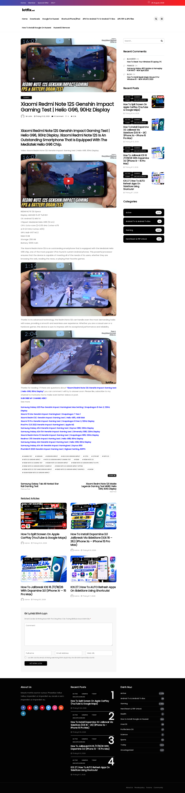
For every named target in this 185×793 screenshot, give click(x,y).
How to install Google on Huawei (36, 27)
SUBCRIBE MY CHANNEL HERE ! (34, 398)
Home (23, 3)
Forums (149, 787)
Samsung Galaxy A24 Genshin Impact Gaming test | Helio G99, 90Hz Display (56, 442)
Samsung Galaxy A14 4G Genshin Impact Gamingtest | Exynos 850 (51, 445)
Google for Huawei (50, 18)
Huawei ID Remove (61, 27)
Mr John (29, 116)
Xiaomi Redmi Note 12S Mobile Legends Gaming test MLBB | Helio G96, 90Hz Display (99, 488)
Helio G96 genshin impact (71, 456)
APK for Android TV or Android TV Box (99, 18)
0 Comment (58, 116)
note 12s (106, 456)
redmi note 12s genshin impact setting (69, 466)
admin (27, 543)
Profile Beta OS (127, 729)
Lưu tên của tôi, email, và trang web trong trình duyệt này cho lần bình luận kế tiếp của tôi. (61, 658)
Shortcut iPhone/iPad (70, 18)
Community (158, 787)
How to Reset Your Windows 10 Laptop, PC (144, 61)
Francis (130, 65)
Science (124, 735)
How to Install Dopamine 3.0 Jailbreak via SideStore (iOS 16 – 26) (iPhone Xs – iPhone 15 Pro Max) (91, 539)
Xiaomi (91, 469)
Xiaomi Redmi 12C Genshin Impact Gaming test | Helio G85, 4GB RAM (53, 417)
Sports (123, 740)
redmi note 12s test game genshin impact (38, 469)
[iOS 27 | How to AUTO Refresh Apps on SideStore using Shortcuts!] (93, 569)
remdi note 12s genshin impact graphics (70, 469)
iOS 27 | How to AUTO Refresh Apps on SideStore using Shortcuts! (93, 589)
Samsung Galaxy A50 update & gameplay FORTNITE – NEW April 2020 (144, 69)
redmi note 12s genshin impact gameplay (38, 466)
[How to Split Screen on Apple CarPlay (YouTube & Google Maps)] (44, 516)
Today (46, 506)
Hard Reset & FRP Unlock (131, 709)
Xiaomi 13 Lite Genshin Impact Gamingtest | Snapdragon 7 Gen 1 (51, 414)
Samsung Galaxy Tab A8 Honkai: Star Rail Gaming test (40, 486)
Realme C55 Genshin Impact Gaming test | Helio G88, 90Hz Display (52, 438)
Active (27, 506)
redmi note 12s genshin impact (57, 463)
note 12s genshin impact (32, 460)
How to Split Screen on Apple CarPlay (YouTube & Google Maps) (44, 536)
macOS (124, 724)
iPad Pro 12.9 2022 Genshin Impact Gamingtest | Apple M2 (47, 424)
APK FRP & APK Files (125, 18)
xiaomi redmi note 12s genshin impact (36, 473)
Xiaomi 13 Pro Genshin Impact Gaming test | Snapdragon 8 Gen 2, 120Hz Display (57, 421)
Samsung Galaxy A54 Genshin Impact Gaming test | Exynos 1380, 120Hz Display (57, 428)
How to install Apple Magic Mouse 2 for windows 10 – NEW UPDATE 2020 (143, 78)
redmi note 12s (89, 460)
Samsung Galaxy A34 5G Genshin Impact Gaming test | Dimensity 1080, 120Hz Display (60, 431)
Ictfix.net (96, 456)
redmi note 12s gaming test (33, 463)
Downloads (35, 18)
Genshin (39, 456)
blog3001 (131, 59)
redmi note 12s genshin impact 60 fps (86, 463)
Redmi (77, 460)
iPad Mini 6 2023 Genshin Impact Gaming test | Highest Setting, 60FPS (53, 449)
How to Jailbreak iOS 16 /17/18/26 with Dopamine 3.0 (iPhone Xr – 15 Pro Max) (43, 590)
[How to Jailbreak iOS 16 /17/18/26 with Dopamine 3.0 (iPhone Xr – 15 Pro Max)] (44, 569)
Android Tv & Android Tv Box (133, 698)
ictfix (86, 456)
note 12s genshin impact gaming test (58, 460)
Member (31, 3)
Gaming (26, 98)
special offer (43, 3)
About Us (129, 787)
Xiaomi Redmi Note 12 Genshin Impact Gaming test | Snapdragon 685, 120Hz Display (60, 435)
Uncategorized (31, 509)
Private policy (140, 787)
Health (123, 714)
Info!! (53, 3)
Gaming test (28, 456)
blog (129, 74)
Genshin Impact (52, 456)
